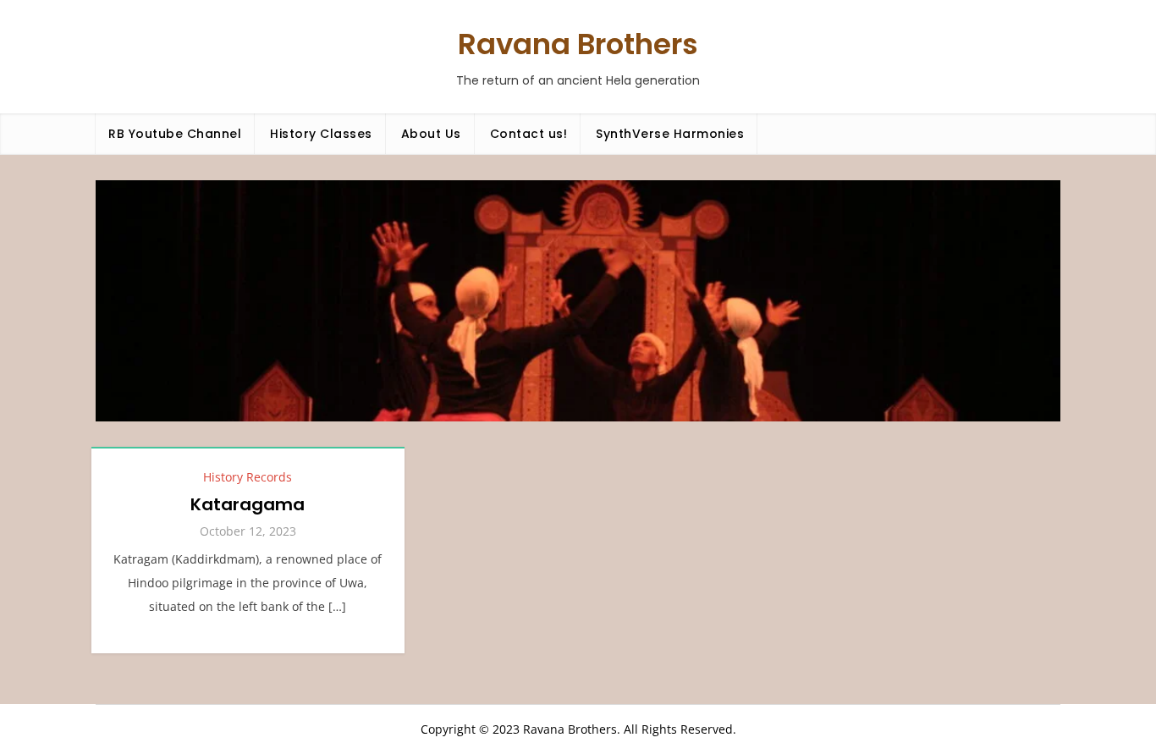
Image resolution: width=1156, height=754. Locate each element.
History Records (247, 477)
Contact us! (529, 133)
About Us (431, 133)
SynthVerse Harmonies (670, 133)
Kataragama (247, 504)
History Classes (321, 133)
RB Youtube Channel (174, 133)
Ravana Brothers (578, 44)
